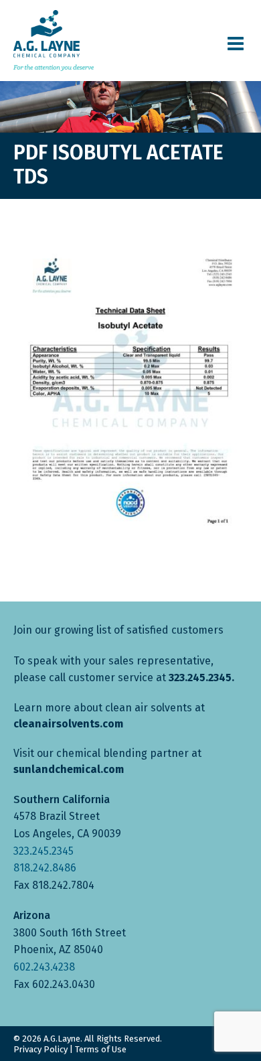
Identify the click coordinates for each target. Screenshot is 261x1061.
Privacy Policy (40, 1049)
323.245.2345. (201, 677)
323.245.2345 (43, 851)
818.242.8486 (44, 867)
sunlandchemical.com (68, 769)
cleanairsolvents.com (68, 723)
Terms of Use (100, 1049)
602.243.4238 (44, 967)
